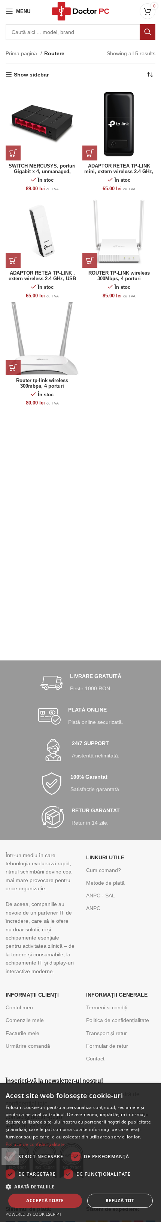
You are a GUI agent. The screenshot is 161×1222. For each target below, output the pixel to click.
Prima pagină (22, 53)
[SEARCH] (147, 32)
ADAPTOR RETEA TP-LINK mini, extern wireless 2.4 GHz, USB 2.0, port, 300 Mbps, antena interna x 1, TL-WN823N (118, 174)
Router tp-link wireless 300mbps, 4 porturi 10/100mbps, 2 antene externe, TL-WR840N (42, 389)
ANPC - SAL (100, 895)
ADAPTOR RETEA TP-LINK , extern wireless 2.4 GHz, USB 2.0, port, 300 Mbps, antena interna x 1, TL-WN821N (42, 282)
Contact (95, 1059)
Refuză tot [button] (120, 1200)
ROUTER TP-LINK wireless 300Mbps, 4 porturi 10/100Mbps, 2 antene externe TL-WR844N (119, 282)
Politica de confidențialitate (117, 1020)
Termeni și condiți (106, 1007)
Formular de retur (107, 1046)
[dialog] (80, 1152)
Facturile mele (22, 1033)
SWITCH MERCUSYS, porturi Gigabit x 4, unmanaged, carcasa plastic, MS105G (42, 171)
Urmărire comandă (28, 1046)
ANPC (93, 908)
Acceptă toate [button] (45, 1200)
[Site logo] (80, 11)
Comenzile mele (25, 1020)
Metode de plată (105, 883)
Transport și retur (106, 1033)
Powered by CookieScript (33, 1214)
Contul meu (19, 1007)
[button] (80, 1186)
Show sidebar (31, 75)
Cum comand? (103, 870)
